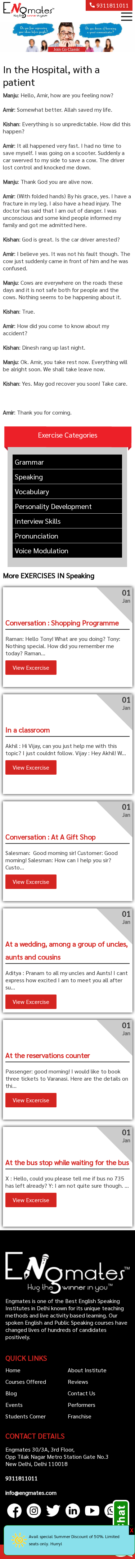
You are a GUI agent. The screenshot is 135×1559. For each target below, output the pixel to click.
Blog (11, 1393)
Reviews (78, 1381)
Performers (81, 1404)
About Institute (87, 1370)
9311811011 (112, 5)
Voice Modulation (41, 550)
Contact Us (81, 1393)
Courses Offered (25, 1381)
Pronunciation (36, 535)
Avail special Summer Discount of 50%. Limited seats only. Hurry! (74, 1539)
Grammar (29, 461)
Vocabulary (32, 491)
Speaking (29, 476)
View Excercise (31, 667)
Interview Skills (37, 521)
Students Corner (25, 1416)
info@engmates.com (31, 1492)
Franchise (79, 1416)
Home (13, 1370)
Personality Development (53, 506)
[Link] (15, 1519)
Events (14, 1404)
